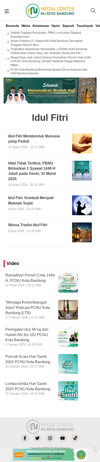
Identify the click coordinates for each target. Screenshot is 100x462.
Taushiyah (85, 26)
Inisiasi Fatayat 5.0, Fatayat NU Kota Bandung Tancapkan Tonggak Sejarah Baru (46, 43)
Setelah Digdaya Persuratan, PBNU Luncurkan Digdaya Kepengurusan (45, 34)
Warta (25, 26)
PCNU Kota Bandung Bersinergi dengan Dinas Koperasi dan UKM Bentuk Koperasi (48, 71)
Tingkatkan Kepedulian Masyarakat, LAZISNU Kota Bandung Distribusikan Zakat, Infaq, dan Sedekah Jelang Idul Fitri (48, 51)
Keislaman (41, 26)
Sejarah (68, 26)
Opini (55, 26)
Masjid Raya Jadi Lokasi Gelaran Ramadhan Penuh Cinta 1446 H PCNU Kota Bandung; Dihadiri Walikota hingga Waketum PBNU (50, 61)
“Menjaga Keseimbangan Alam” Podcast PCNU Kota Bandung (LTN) (27, 307)
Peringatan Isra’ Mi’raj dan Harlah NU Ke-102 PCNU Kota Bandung (26, 334)
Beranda (12, 26)
